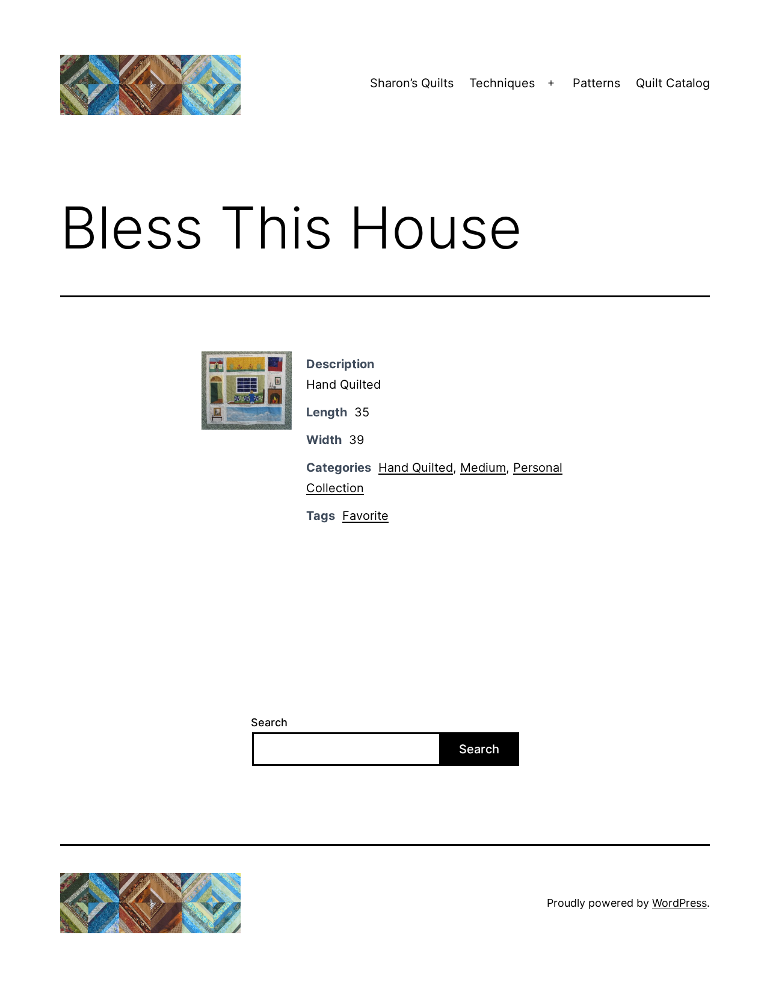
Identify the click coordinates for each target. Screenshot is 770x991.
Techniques (502, 83)
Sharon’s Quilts (412, 83)
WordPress (679, 903)
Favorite (365, 515)
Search (269, 722)
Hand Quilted (415, 467)
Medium (483, 467)
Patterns (596, 83)
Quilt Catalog (673, 83)
